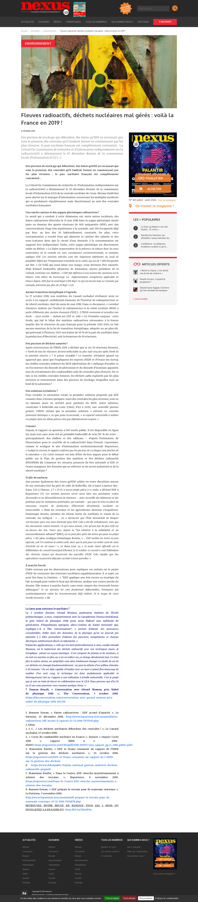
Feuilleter (154, 178)
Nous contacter (134, 847)
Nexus (45, 8)
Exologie (26, 882)
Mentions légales (38, 895)
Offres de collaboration (137, 851)
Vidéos (79, 840)
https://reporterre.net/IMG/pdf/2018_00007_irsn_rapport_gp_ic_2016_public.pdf (82, 745)
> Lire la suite (140, 299)
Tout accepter (112, 898)
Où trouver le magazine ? (154, 206)
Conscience (27, 851)
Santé (25, 874)
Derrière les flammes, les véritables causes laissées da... (155, 236)
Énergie (25, 856)
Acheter (154, 189)
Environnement (50, 31)
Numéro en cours (108, 847)
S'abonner (165, 21)
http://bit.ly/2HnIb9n (78, 809)
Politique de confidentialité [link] (166, 898)
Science (25, 869)
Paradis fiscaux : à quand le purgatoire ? (152, 280)
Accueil (24, 31)
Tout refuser (129, 898)
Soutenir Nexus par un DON (125, 9)
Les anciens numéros (110, 851)
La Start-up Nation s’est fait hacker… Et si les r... (154, 228)
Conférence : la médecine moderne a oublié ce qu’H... (154, 245)
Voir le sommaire (167, 200)
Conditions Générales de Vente (57, 895)
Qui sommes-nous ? (122, 21)
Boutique (143, 21)
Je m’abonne (106, 856)
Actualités (35, 31)
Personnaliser (145, 898)
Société (25, 878)
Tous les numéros (96, 21)
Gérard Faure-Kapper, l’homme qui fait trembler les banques (154, 289)
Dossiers (54, 840)
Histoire (25, 847)
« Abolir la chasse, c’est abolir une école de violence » (154, 272)
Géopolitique (28, 865)
